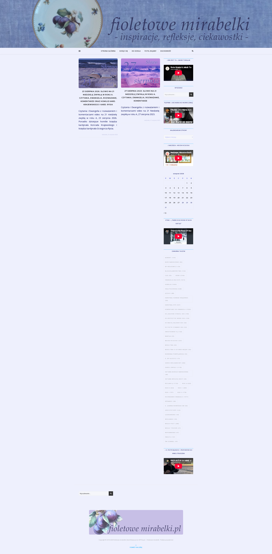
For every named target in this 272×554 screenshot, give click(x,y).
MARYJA (169, 336)
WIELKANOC (171, 419)
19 (174, 198)
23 (191, 198)
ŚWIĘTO (170, 437)
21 (183, 198)
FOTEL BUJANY (150, 51)
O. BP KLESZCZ (172, 358)
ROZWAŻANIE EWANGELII (176, 397)
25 (170, 202)
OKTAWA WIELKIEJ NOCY (176, 379)
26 (174, 202)
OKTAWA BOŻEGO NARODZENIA (176, 373)
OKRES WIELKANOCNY (175, 363)
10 (166, 193)
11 (170, 193)
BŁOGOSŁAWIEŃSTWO (175, 271)
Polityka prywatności (166, 540)
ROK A (186, 383)
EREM (180, 275)
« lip (165, 213)
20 (178, 198)
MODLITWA (171, 345)
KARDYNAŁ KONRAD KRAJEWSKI (176, 299)
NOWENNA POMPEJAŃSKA (176, 354)
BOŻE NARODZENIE (174, 262)
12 (174, 193)
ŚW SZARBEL (171, 441)
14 (183, 193)
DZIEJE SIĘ (124, 51)
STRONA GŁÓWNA (108, 51)
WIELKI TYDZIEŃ (173, 428)
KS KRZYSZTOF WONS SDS (177, 318)
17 (166, 198)
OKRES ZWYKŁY (173, 367)
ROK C (182, 388)
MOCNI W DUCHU (173, 340)
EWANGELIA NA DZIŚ (175, 280)
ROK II (182, 392)
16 (191, 193)
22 (187, 198)
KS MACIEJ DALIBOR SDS (176, 323)
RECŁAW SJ (171, 383)
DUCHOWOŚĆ (165, 51)
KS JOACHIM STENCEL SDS (177, 314)
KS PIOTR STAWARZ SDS (176, 327)
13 (178, 193)
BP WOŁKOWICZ (172, 266)
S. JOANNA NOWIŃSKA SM (176, 406)
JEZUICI (169, 293)
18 (170, 198)
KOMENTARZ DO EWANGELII (178, 309)
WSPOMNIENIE (172, 432)
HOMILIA (171, 284)
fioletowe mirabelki (119, 540)
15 (187, 193)
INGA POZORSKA (173, 289)
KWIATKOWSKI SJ (173, 331)
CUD (168, 275)
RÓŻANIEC (170, 401)
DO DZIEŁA (136, 51)
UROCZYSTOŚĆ (173, 410)
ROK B (169, 388)
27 (178, 202)
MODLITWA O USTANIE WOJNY (178, 349)
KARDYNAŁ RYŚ (173, 305)
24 (166, 202)
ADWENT (170, 257)
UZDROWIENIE (172, 414)
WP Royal (142, 540)
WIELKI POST (172, 423)
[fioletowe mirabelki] (136, 522)
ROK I (169, 392)
